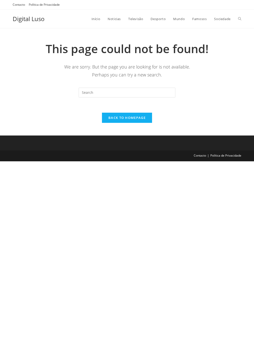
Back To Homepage (127, 117)
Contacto (19, 4)
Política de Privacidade (44, 4)
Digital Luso (29, 19)
